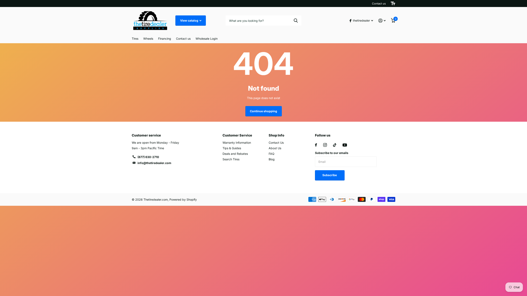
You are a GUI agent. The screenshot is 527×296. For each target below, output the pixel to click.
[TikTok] (334, 145)
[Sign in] (382, 20)
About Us (275, 148)
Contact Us (276, 142)
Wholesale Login (207, 38)
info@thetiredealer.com (154, 163)
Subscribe (329, 175)
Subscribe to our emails (331, 153)
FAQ (271, 153)
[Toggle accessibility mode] (393, 3)
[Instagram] (325, 145)
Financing (164, 38)
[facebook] (316, 145)
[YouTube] (345, 145)
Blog (272, 159)
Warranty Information (237, 142)
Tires (135, 38)
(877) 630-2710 (148, 157)
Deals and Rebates (235, 153)
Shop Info (276, 135)
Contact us (379, 3)
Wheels (148, 38)
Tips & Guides (232, 148)
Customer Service (237, 135)
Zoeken (295, 20)
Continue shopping (263, 111)
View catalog (189, 20)
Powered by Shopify (183, 199)
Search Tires (231, 159)
